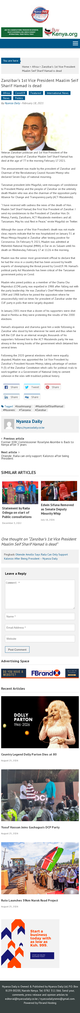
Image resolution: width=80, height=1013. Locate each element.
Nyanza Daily (12, 103)
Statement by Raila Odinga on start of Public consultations (17, 512)
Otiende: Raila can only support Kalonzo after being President (35, 457)
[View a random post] (4, 44)
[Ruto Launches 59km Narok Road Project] (40, 868)
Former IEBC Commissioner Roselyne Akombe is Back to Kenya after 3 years (37, 443)
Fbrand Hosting (47, 1003)
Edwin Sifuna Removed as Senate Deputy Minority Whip (57, 509)
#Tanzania (25, 410)
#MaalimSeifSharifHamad (49, 406)
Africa (35, 66)
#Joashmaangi (23, 406)
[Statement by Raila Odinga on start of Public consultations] (20, 492)
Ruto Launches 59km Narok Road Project (29, 900)
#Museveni (9, 410)
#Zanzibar (40, 410)
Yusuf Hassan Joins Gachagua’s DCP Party (30, 827)
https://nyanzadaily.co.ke (30, 427)
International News (58, 93)
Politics (19, 98)
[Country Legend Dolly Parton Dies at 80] (40, 722)
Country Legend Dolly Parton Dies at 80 (29, 754)
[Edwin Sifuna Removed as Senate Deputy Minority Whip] (59, 491)
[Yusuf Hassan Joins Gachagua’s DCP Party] (40, 795)
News (6, 98)
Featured (36, 93)
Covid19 (20, 93)
